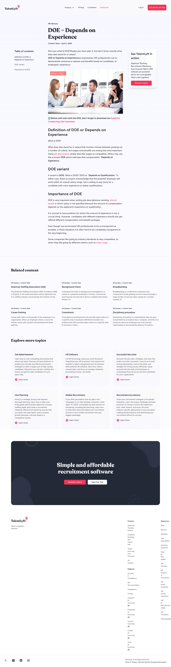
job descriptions (62, 154)
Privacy (134, 662)
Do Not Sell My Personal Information (152, 662)
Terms (127, 662)
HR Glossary (53, 24)
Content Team (54, 43)
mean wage (102, 242)
